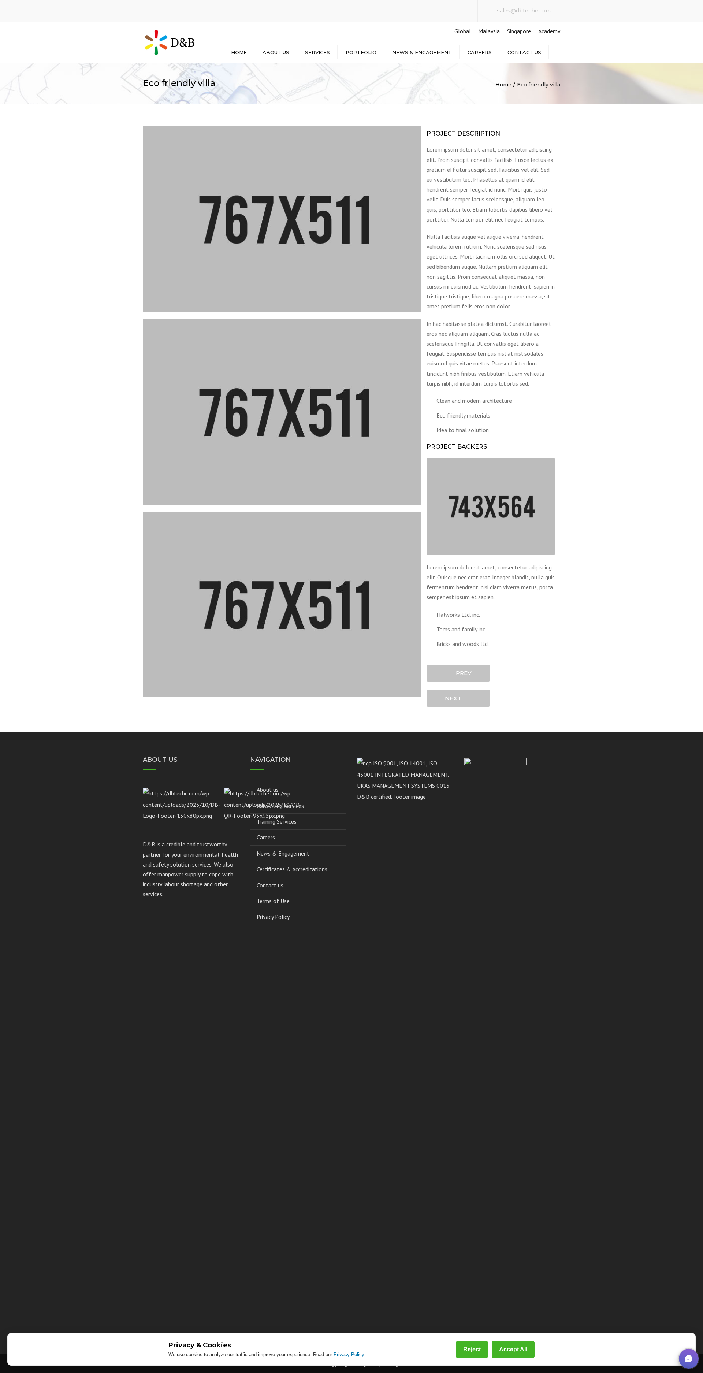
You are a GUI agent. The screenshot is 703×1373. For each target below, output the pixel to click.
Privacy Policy (273, 916)
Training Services (277, 821)
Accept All (513, 1349)
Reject (472, 1349)
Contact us (524, 52)
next (455, 698)
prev (461, 672)
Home (239, 52)
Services (317, 52)
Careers (480, 52)
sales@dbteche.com (524, 10)
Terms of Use (273, 901)
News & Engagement (422, 52)
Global (462, 31)
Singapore (519, 31)
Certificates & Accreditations (292, 869)
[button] (688, 1358)
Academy (549, 31)
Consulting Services (280, 805)
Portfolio (361, 52)
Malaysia (489, 31)
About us (276, 52)
